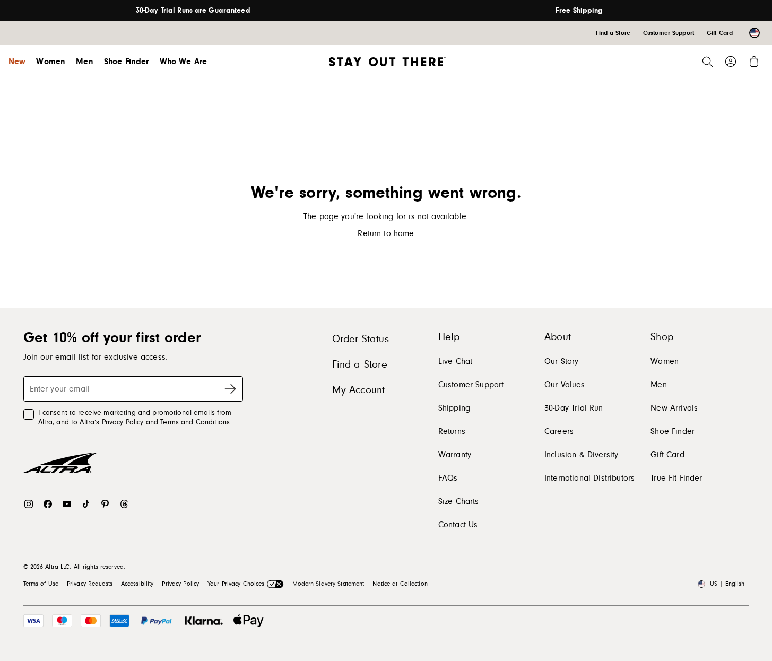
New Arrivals (674, 408)
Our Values (564, 384)
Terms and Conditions (195, 422)
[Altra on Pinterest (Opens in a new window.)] (105, 504)
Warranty (454, 454)
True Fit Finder (676, 478)
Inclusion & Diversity (581, 454)
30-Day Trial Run (573, 408)
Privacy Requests (89, 583)
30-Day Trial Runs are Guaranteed (193, 10)
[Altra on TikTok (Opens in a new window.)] (86, 504)
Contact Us (458, 524)
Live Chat (455, 361)
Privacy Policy (123, 422)
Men (84, 61)
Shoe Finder (126, 61)
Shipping (454, 408)
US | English (727, 583)
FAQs (448, 478)
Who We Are (183, 61)
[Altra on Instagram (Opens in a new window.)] (28, 504)
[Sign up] (230, 389)
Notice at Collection (399, 583)
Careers (559, 431)
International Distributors (589, 478)
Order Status (360, 339)
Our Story (561, 361)
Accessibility (137, 583)
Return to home (386, 233)
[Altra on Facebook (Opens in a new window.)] (47, 504)
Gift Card (667, 454)
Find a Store (359, 364)
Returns (451, 431)
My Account (358, 390)
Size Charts (458, 501)
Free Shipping (579, 10)
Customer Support (471, 384)
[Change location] (754, 33)
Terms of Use (40, 583)
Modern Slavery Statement (328, 583)
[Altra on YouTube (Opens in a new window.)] (67, 504)
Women (50, 61)
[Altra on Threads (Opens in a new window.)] (124, 504)
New (16, 61)
